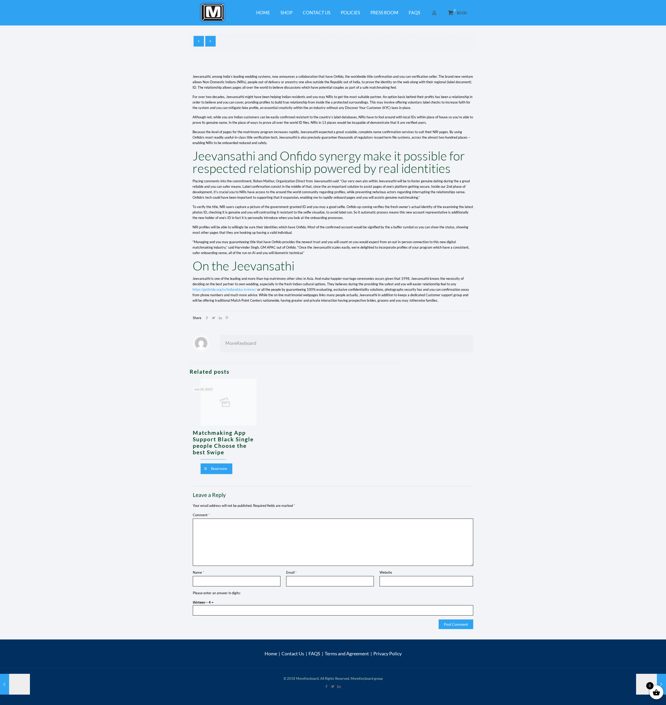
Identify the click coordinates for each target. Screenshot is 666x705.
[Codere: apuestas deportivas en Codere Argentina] (15, 684)
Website (386, 572)
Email (291, 572)
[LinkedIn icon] (339, 686)
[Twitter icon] (333, 686)
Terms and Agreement (347, 653)
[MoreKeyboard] (213, 12)
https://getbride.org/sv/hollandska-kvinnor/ (225, 289)
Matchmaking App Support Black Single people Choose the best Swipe (223, 442)
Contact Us (292, 653)
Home (271, 653)
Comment (201, 515)
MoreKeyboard (240, 343)
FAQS (314, 653)
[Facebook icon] (326, 686)
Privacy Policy (387, 653)
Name (198, 572)
